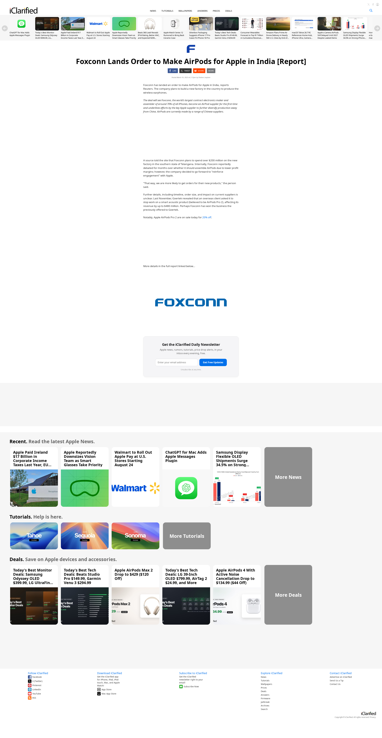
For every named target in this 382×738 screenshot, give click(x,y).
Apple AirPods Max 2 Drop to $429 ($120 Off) (134, 574)
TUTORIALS (167, 10)
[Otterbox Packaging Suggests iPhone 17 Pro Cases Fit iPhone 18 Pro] (201, 29)
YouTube (36, 693)
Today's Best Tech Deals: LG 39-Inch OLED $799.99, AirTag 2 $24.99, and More (186, 576)
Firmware (265, 698)
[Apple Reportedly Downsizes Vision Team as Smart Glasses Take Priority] (124, 29)
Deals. (17, 559)
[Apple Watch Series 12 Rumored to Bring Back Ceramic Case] (175, 29)
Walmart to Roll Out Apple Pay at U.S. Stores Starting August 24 (98, 35)
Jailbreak (265, 702)
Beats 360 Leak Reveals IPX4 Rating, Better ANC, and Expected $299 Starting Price (148, 36)
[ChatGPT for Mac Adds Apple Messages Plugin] (21, 29)
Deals (263, 691)
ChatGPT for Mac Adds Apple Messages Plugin (20, 34)
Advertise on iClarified (341, 676)
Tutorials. (21, 516)
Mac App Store (109, 693)
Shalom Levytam (204, 77)
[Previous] (5, 28)
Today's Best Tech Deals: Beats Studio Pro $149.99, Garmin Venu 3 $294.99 (226, 35)
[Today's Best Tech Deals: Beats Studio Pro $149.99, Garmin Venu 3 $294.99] (227, 29)
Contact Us (335, 684)
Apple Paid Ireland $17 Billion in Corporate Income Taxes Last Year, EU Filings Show (72, 36)
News (263, 676)
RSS (34, 697)
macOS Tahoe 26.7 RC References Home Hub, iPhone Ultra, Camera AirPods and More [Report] (304, 36)
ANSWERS (202, 10)
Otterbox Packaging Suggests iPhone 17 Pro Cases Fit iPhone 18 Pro (199, 35)
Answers (265, 694)
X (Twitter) (37, 681)
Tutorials (265, 680)
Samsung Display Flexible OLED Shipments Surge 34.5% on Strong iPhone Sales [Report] (354, 36)
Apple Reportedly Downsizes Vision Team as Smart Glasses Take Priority (124, 35)
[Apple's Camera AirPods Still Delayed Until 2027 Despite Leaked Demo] (329, 29)
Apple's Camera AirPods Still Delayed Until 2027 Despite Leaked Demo (328, 35)
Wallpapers (266, 684)
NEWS (153, 10)
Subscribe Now (191, 686)
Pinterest (36, 685)
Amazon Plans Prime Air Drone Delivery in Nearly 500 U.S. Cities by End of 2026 (277, 36)
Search (264, 709)
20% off (206, 217)
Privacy (373, 717)
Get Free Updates (213, 362)
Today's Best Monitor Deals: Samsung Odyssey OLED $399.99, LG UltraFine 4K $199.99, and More (46, 38)
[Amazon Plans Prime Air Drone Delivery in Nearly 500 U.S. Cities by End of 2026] (278, 29)
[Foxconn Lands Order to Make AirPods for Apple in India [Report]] (191, 302)
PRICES (216, 10)
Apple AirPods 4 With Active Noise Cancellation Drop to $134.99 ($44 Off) (235, 576)
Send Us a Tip (337, 680)
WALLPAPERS (185, 10)
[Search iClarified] (370, 10)
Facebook (37, 676)
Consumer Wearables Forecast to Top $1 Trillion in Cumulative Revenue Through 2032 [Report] (252, 36)
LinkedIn (36, 689)
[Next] (377, 28)
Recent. (18, 441)
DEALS (228, 10)
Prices (264, 687)
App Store (106, 689)
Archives (265, 705)
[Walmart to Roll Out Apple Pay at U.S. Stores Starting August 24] (98, 29)
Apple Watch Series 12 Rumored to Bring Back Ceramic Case (174, 35)
